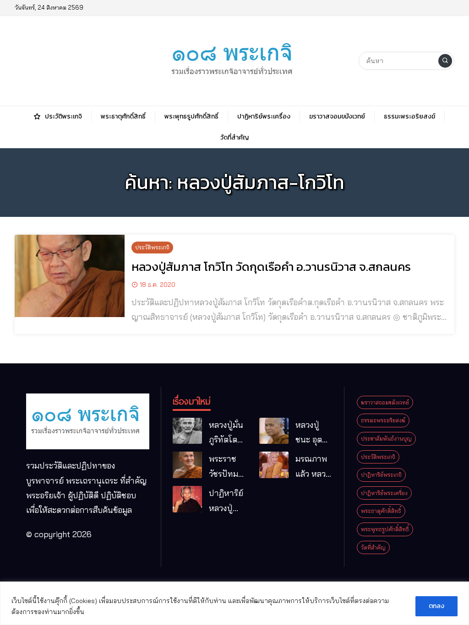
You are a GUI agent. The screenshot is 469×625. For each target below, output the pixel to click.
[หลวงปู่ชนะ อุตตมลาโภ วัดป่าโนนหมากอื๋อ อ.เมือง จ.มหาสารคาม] (274, 431)
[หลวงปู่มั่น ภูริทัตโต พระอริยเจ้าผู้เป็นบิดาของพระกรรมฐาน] (187, 431)
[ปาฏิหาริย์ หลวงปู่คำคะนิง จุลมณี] (187, 499)
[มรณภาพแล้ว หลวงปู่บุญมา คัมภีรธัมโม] (274, 465)
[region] (234, 603)
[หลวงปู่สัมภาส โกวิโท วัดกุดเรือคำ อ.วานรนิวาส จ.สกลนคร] (70, 276)
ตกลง (436, 606)
